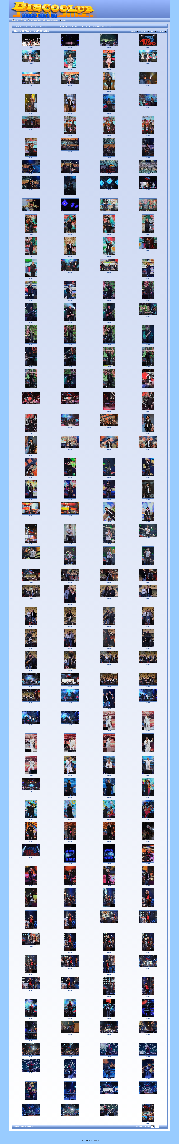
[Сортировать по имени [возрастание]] (148, 31)
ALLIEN (31, 47)
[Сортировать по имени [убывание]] (149, 31)
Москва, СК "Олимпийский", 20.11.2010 (99, 26)
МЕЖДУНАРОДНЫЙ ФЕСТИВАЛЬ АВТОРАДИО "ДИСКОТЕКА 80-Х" (45, 26)
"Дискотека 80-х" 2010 (76, 26)
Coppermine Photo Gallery (94, 1140)
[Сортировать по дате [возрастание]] (155, 31)
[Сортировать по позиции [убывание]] (166, 31)
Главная (17, 26)
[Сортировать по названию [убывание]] (138, 31)
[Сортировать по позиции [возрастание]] (165, 31)
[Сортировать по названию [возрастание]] (137, 31)
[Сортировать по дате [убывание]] (156, 31)
